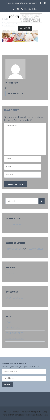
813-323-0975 (30, 9)
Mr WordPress (14, 249)
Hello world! (13, 224)
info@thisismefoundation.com (22, 3)
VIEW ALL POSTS (15, 93)
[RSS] (6, 88)
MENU (27, 28)
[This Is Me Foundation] (25, 18)
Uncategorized (14, 298)
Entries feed (12, 328)
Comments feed (14, 333)
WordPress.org (14, 339)
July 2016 (10, 273)
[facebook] (40, 3)
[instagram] (18, 9)
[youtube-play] (44, 3)
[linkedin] (13, 9)
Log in (8, 322)
